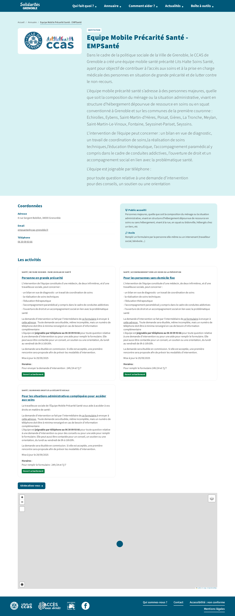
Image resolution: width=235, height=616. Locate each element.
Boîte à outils (201, 5)
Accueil (21, 22)
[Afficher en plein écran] (22, 509)
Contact (178, 602)
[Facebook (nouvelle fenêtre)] (86, 606)
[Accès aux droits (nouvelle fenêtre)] (49, 606)
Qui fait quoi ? (83, 5)
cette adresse (29, 322)
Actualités (173, 5)
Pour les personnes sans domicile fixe (149, 278)
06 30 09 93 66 (25, 242)
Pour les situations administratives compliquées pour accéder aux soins (64, 398)
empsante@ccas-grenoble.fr (33, 230)
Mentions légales (214, 609)
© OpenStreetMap (211, 588)
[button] (120, 544)
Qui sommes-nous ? (155, 602)
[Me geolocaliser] (22, 584)
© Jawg (204, 588)
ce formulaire (89, 319)
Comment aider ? (142, 5)
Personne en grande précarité (42, 278)
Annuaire (111, 5)
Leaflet (199, 588)
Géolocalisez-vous (30, 485)
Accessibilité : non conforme (207, 602)
